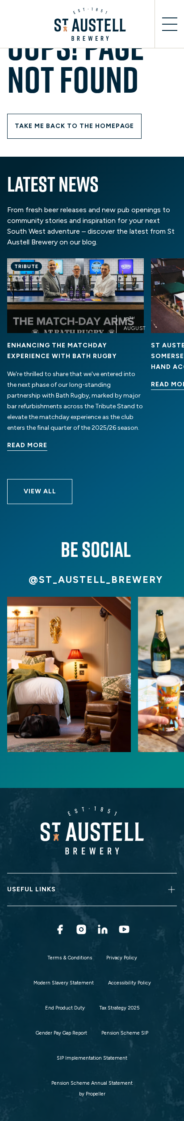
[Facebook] (59, 929)
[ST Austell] (92, 24)
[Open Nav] (169, 24)
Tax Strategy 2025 (119, 1008)
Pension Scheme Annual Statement (92, 1083)
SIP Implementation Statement (92, 1058)
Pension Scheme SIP (124, 1033)
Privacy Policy (121, 958)
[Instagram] (81, 929)
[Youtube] (124, 929)
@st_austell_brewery (96, 579)
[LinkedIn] (102, 929)
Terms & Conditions (69, 958)
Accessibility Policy (129, 983)
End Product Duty (65, 1008)
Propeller (95, 1094)
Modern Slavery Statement (63, 983)
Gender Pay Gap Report (61, 1033)
